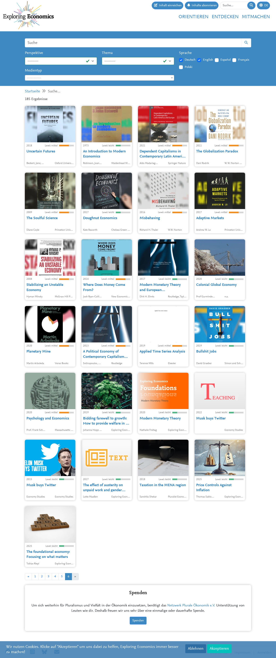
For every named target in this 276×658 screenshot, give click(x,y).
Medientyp (33, 71)
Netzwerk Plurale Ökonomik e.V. (191, 605)
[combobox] (99, 78)
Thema (107, 53)
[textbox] (99, 78)
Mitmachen (256, 17)
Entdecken (225, 17)
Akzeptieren (219, 649)
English (208, 59)
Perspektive (34, 53)
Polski (188, 67)
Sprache (185, 53)
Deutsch (190, 59)
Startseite (32, 91)
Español (225, 59)
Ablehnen (195, 649)
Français (243, 59)
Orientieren (194, 17)
